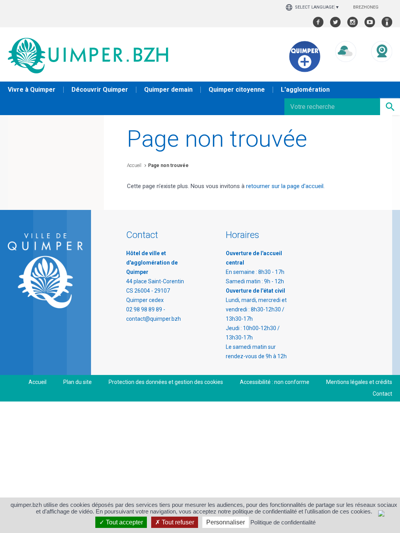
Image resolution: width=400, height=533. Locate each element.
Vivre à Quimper (31, 89)
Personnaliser (225, 522)
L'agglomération (305, 89)
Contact (382, 394)
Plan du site (77, 382)
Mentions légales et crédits (359, 382)
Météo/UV (345, 69)
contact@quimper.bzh (153, 319)
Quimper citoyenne (237, 89)
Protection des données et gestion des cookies (166, 382)
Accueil (134, 165)
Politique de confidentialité (283, 522)
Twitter (335, 22)
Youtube (369, 22)
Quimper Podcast (387, 22)
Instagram (352, 22)
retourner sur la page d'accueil (284, 186)
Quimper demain (168, 89)
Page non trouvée (168, 165)
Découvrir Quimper (99, 89)
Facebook (318, 22)
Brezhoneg (366, 7)
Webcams (381, 69)
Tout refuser (177, 522)
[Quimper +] (304, 70)
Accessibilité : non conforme (274, 382)
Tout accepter (123, 522)
